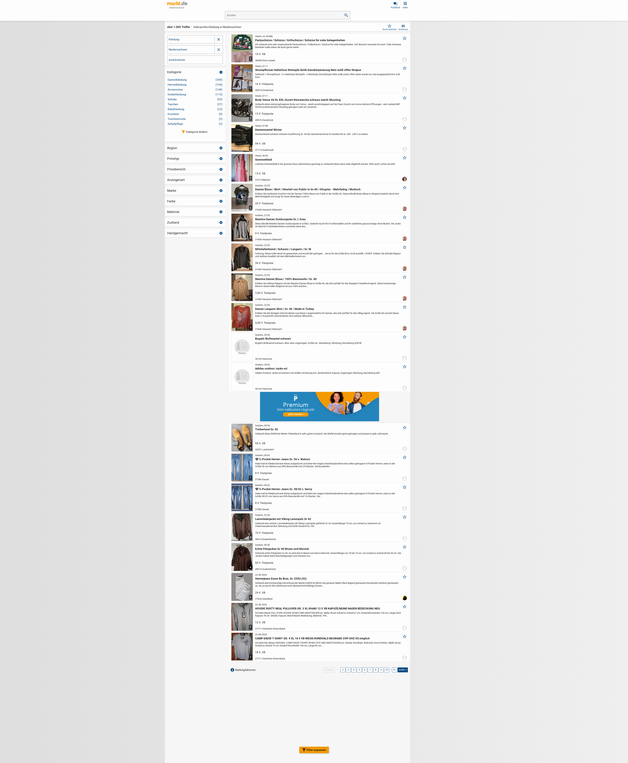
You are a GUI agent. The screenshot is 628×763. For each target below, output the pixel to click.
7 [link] (370, 669)
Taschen (195, 104)
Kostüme (195, 114)
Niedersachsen (178, 49)
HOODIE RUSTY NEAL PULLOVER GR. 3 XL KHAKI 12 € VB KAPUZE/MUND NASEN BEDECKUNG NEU (317, 608)
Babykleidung (195, 109)
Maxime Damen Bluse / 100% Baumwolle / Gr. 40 (286, 279)
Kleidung (174, 39)
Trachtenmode (195, 119)
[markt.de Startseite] (177, 3)
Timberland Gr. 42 (266, 429)
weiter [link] (402, 669)
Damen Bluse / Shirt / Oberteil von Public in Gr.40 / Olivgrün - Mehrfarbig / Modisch (308, 189)
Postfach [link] (395, 7)
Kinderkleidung (195, 94)
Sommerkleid (263, 159)
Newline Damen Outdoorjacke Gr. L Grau (280, 219)
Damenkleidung (195, 79)
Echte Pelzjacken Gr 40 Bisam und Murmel (282, 548)
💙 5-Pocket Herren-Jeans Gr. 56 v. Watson (282, 459)
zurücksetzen (177, 59)
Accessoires (195, 89)
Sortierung (403, 29)
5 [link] (359, 669)
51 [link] (394, 669)
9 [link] (381, 669)
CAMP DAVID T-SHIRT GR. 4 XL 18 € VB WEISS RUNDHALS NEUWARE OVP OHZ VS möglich (312, 638)
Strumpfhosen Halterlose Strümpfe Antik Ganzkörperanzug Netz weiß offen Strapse (308, 70)
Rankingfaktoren (245, 670)
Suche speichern (390, 29)
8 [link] (375, 669)
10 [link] (386, 669)
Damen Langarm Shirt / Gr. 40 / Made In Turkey (284, 309)
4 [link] (353, 669)
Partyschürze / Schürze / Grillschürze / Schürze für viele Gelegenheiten (300, 40)
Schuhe (195, 99)
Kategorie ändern (196, 131)
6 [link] (364, 669)
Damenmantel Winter (268, 129)
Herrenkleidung (195, 84)
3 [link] (348, 669)
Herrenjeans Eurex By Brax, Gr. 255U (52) (281, 578)
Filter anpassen (316, 750)
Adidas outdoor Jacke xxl (271, 368)
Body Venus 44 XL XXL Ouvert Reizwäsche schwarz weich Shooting (298, 99)
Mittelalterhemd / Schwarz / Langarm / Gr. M (283, 249)
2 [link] (343, 669)
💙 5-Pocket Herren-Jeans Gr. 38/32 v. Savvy (283, 489)
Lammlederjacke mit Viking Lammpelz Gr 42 (283, 519)
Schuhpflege (195, 123)
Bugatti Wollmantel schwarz (273, 338)
